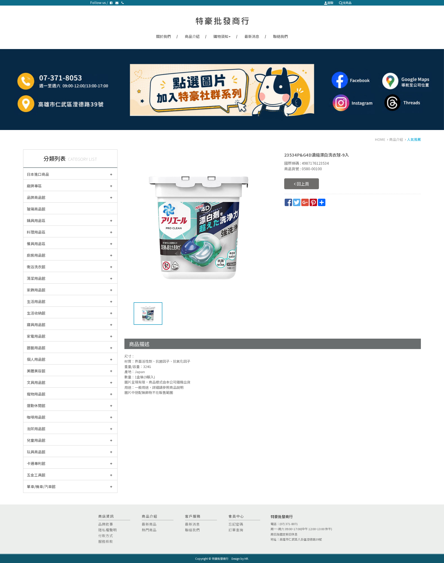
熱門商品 (149, 529)
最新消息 (251, 36)
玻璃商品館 (36, 209)
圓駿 (330, 2)
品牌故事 (105, 524)
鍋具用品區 (36, 220)
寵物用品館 (36, 394)
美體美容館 (36, 371)
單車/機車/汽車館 (41, 486)
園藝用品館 (36, 347)
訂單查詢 (235, 529)
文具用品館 (36, 382)
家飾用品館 (36, 290)
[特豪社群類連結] (222, 89)
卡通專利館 (36, 463)
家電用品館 (36, 336)
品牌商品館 (36, 197)
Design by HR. (240, 558)
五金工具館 (36, 475)
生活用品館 (36, 301)
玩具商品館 (36, 452)
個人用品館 (36, 359)
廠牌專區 (34, 186)
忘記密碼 (235, 524)
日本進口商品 (38, 174)
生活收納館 (36, 313)
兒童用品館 (36, 440)
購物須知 (220, 36)
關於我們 (163, 36)
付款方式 (105, 535)
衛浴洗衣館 (36, 266)
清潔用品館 (36, 278)
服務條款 (105, 541)
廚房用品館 (36, 255)
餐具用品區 (36, 243)
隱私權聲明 (107, 529)
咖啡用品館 (36, 417)
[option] (198, 223)
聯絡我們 (280, 36)
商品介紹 (192, 36)
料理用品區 (36, 232)
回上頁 (303, 184)
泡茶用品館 (36, 428)
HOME (380, 139)
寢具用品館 (36, 324)
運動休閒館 (36, 405)
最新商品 (149, 524)
